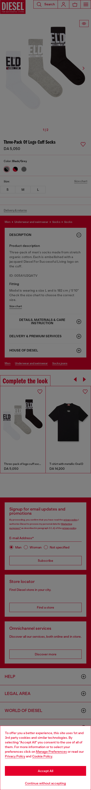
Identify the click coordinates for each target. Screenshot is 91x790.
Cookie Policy (42, 756)
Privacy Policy (15, 756)
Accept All (45, 771)
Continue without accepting (45, 783)
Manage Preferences (51, 751)
